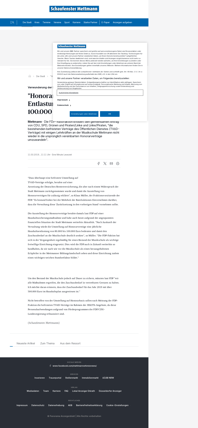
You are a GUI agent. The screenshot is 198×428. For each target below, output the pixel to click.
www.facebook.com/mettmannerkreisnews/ (75, 366)
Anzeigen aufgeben (122, 22)
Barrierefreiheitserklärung (89, 405)
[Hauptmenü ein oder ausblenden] (12, 22)
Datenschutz (37, 405)
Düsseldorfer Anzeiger (110, 391)
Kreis (37, 22)
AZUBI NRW (108, 378)
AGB (70, 405)
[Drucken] (118, 163)
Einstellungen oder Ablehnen (84, 114)
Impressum (22, 405)
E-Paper (106, 22)
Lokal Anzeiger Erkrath (83, 391)
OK (109, 114)
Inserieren (39, 378)
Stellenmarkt (71, 378)
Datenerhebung (56, 405)
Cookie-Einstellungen (117, 405)
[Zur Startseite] (74, 9)
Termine (46, 22)
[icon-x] (105, 163)
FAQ (66, 391)
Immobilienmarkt (90, 378)
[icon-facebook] (98, 163)
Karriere (76, 22)
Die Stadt (27, 22)
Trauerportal (55, 378)
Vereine (57, 22)
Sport (67, 22)
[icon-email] (111, 163)
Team (46, 391)
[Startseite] (29, 76)
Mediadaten (33, 391)
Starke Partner (90, 22)
